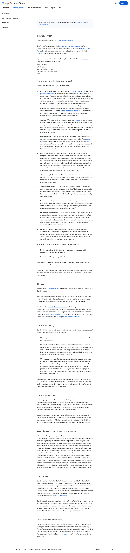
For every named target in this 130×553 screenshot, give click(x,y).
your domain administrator (69, 111)
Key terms (5, 23)
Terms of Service (34, 8)
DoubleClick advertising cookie (57, 307)
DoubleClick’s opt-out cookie (71, 316)
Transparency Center (55, 549)
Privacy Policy (18, 8)
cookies (78, 120)
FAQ (60, 8)
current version (80, 22)
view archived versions (65, 40)
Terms (44, 549)
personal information (47, 93)
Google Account (78, 91)
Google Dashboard (53, 288)
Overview (5, 8)
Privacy (37, 549)
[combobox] (104, 549)
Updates (5, 32)
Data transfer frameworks (11, 18)
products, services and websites (72, 46)
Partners (5, 27)
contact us (85, 59)
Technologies (50, 8)
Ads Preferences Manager (54, 314)
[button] (116, 3)
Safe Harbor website (61, 495)
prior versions (63, 534)
